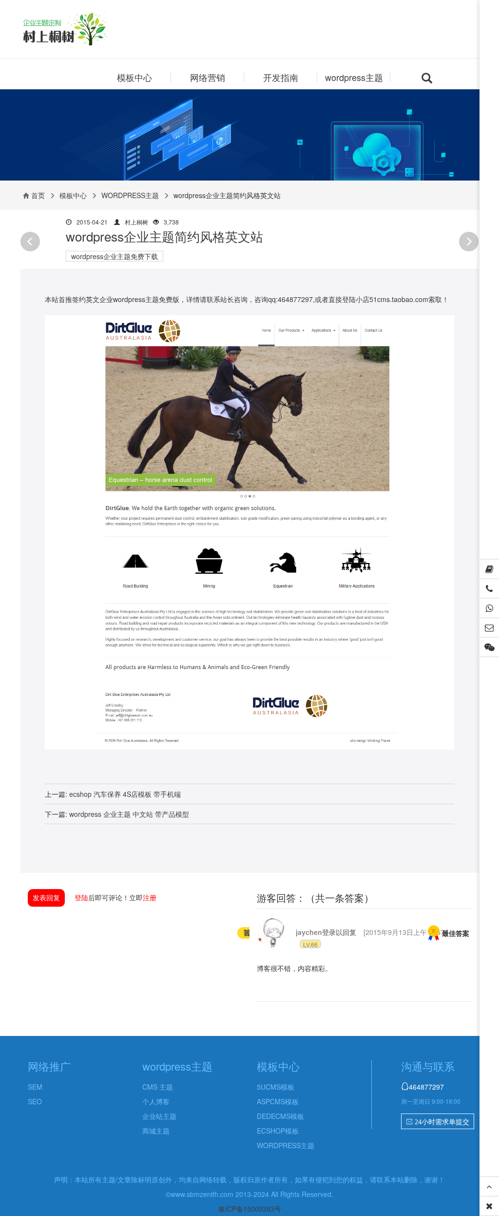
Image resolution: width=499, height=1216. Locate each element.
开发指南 (280, 77)
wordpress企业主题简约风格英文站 (164, 236)
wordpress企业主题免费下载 (114, 256)
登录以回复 (339, 932)
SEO (35, 1101)
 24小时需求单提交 (437, 1121)
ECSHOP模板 (278, 1130)
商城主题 (156, 1130)
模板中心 (134, 77)
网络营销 (207, 77)
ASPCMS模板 (278, 1101)
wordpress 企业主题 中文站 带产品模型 (129, 814)
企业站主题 (159, 1116)
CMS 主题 (157, 1087)
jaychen (309, 932)
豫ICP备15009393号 (249, 1209)
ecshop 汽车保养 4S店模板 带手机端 (125, 794)
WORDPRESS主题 (130, 195)
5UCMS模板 (275, 1087)
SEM (35, 1087)
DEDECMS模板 (280, 1116)
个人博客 (156, 1101)
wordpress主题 (354, 77)
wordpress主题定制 (83, 30)
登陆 (81, 897)
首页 (38, 195)
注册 (149, 897)
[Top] (489, 1187)
